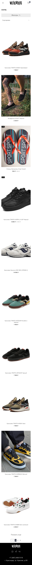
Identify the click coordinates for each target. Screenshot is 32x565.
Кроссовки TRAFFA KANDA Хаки (16, 423)
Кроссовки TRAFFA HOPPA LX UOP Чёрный (16, 219)
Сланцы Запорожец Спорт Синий (16, 169)
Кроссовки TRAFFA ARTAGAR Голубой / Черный (16, 321)
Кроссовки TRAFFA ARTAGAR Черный (16, 373)
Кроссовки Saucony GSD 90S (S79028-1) (16, 270)
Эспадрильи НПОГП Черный (16, 118)
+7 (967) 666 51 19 (16, 558)
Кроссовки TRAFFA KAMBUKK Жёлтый (16, 474)
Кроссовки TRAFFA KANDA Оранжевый (16, 68)
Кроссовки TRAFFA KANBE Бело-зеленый (16, 525)
